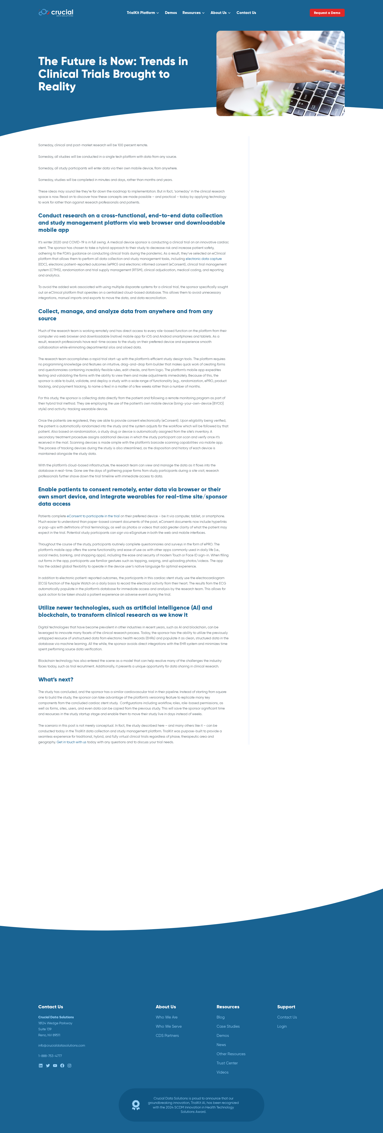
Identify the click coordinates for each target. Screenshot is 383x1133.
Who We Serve (169, 1026)
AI (270, 163)
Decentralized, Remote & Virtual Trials (297, 193)
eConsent (276, 201)
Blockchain (277, 178)
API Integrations (281, 170)
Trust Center (227, 1063)
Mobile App (278, 262)
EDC (272, 208)
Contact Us (246, 12)
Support (286, 1007)
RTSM (273, 300)
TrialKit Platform (141, 12)
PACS (273, 277)
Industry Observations (286, 239)
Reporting (276, 292)
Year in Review (280, 331)
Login (282, 1026)
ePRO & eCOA (280, 216)
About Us (219, 12)
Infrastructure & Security (287, 247)
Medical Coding (281, 254)
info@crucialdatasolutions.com (61, 1045)
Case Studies (228, 1026)
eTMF (273, 231)
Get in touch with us (71, 742)
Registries (276, 285)
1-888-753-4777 (50, 1056)
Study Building (280, 315)
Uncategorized (280, 323)
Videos (223, 1072)
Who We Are (167, 1017)
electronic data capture (204, 259)
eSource (275, 224)
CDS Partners (167, 1035)
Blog (272, 186)
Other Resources (231, 1054)
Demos (171, 12)
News (273, 269)
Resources (192, 12)
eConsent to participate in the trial (93, 516)
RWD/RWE (277, 308)
